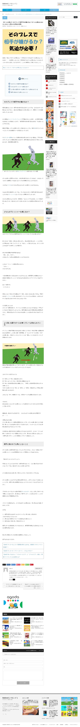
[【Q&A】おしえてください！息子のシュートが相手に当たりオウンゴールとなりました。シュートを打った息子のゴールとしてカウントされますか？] (69, 708)
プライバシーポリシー (74, 724)
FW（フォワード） (22, 171)
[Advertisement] (33, 601)
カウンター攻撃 (8, 137)
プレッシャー (11, 194)
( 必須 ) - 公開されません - (9, 663)
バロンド (25, 26)
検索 (75, 17)
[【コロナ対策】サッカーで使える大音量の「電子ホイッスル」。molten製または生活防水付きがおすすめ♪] (63, 713)
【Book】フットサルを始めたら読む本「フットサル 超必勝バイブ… (37, 634)
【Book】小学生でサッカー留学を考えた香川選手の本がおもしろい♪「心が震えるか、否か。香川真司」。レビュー (51, 154)
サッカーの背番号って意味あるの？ (67, 103)
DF (35, 128)
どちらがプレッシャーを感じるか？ (20, 86)
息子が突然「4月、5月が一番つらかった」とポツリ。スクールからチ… (37, 619)
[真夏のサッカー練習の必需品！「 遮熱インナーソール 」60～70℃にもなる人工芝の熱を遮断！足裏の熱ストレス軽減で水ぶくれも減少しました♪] (75, 708)
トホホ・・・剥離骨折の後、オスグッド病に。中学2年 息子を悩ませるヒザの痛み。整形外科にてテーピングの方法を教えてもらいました (30, 702)
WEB (11, 579)
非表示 (26, 78)
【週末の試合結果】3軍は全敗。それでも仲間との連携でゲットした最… (16, 634)
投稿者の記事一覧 (39, 568)
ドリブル (9, 185)
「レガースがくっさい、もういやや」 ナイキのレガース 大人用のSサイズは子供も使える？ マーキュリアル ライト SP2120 (51, 30)
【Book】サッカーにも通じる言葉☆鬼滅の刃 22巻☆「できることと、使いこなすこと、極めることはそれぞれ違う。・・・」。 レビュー (51, 192)
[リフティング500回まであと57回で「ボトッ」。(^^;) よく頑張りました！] (63, 708)
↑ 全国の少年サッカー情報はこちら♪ (51, 221)
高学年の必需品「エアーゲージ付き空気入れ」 (69, 106)
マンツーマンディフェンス (15, 119)
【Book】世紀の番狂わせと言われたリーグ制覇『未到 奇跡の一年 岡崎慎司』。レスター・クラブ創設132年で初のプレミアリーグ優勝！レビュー (51, 173)
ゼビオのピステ (50, 85)
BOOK (47, 708)
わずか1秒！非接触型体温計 (52, 82)
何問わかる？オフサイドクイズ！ (66, 95)
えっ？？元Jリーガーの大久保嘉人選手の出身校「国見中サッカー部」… (16, 619)
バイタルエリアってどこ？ (65, 101)
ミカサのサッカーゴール (52, 96)
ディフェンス (9, 296)
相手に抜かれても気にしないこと (19, 92)
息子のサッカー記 (12, 26)
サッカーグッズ (51, 718)
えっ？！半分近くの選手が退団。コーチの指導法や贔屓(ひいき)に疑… (37, 642)
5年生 (15, 621)
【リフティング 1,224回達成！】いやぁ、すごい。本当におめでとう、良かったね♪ (14, 585)
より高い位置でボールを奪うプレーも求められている (24, 89)
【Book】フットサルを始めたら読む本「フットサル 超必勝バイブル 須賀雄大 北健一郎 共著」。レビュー (32, 586)
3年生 (37, 621)
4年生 (8, 26)
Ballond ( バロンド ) (9, 3)
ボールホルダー (26, 491)
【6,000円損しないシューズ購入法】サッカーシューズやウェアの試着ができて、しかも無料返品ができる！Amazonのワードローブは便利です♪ (51, 49)
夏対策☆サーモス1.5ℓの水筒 (52, 93)
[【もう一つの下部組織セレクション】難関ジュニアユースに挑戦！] (69, 701)
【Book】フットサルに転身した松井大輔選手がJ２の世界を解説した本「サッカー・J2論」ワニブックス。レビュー (51, 67)
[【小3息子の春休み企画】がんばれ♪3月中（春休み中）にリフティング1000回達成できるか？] (75, 713)
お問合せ (66, 724)
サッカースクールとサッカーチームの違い (68, 98)
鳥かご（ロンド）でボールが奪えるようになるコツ (16, 67)
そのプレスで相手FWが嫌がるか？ (19, 84)
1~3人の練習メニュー (44, 724)
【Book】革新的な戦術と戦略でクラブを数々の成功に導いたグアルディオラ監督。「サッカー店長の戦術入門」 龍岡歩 (53, 713)
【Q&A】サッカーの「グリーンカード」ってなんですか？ (17, 550)
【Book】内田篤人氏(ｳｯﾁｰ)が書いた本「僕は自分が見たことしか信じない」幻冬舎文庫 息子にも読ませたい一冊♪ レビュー (53, 703)
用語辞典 (61, 724)
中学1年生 (16, 628)
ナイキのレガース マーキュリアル (52, 89)
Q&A (57, 724)
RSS (6, 714)
